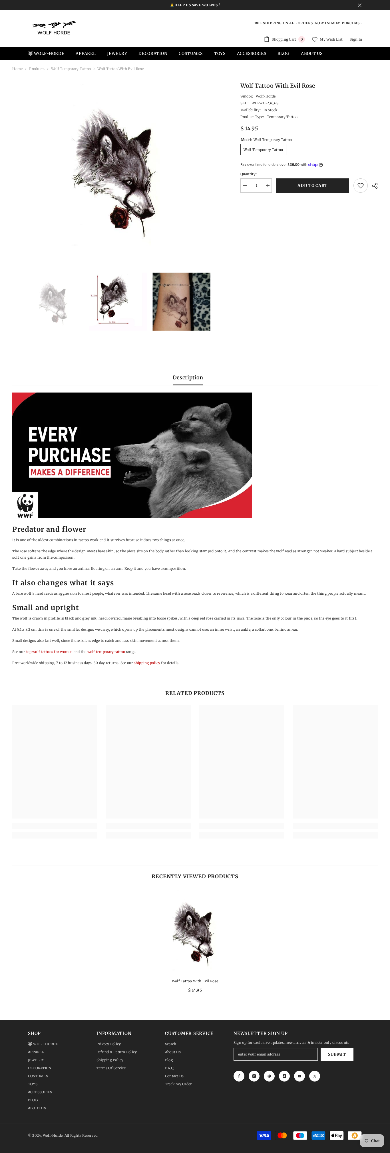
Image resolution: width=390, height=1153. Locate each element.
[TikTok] (284, 1076)
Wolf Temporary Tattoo (71, 69)
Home (17, 69)
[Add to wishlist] (360, 185)
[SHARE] (373, 186)
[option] (117, 167)
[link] (54, 826)
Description (188, 377)
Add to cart (314, 185)
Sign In (356, 39)
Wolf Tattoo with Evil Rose (195, 981)
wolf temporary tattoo (106, 652)
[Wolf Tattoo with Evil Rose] (195, 931)
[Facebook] (239, 1076)
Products (37, 69)
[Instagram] (254, 1076)
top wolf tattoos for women (49, 652)
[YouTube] (299, 1076)
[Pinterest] (269, 1076)
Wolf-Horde (266, 96)
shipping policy (147, 663)
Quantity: (248, 174)
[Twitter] (314, 1076)
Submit (337, 1054)
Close (359, 5)
